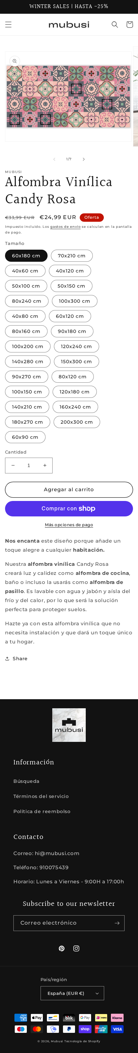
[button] (8, 24)
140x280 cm (28, 362)
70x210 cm (72, 256)
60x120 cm (70, 316)
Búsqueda (26, 781)
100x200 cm (28, 346)
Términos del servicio (41, 796)
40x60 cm (25, 271)
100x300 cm (74, 301)
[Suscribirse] (117, 923)
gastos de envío (65, 226)
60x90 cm (25, 437)
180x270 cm (27, 422)
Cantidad (15, 452)
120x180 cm (75, 392)
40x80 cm (25, 316)
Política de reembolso (42, 811)
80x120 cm (73, 377)
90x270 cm (26, 377)
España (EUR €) (66, 993)
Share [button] (20, 659)
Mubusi (57, 1041)
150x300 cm (76, 362)
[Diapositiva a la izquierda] (54, 159)
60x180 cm (26, 256)
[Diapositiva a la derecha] (83, 159)
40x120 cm (70, 271)
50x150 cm (71, 286)
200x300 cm (77, 422)
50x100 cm (26, 286)
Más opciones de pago (69, 524)
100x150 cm (27, 392)
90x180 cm (72, 331)
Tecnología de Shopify (82, 1041)
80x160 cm (26, 331)
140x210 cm (27, 407)
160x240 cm (75, 407)
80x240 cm (27, 301)
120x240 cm (76, 346)
